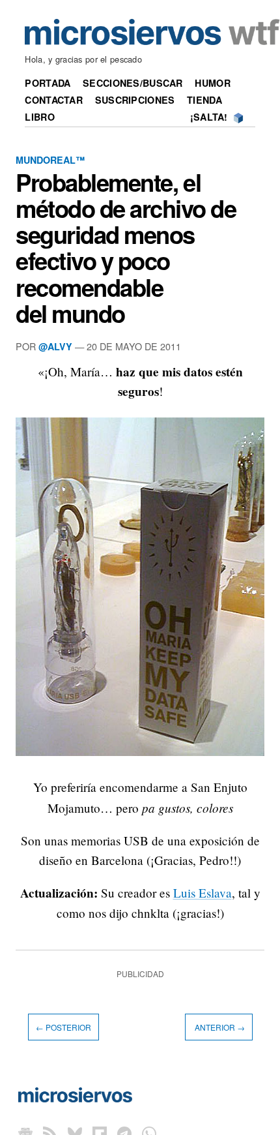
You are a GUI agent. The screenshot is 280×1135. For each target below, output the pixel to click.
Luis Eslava (202, 893)
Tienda (204, 99)
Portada (47, 82)
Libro (39, 116)
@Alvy (55, 346)
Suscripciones (135, 99)
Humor (212, 82)
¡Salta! (209, 116)
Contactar (54, 99)
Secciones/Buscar (133, 82)
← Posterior (63, 1027)
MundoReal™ (50, 159)
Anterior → (219, 1027)
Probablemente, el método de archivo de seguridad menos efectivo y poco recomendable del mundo (126, 247)
